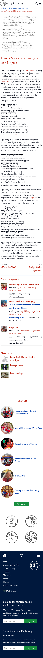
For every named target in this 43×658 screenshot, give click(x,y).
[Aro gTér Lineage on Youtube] (38, 555)
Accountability (9, 569)
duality (15, 135)
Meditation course (10, 586)
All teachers (21, 504)
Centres (6, 582)
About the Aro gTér (11, 565)
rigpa (33, 198)
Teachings (7, 575)
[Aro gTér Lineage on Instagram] (21, 555)
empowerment (24, 135)
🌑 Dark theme (9, 591)
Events (5, 579)
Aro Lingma (29, 71)
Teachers (6, 572)
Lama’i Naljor (6, 82)
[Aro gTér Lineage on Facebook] (4, 555)
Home (5, 562)
